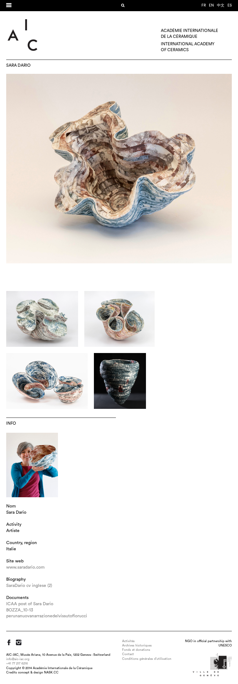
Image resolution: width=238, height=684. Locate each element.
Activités (128, 641)
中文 (220, 5)
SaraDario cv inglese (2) (29, 585)
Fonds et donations (136, 649)
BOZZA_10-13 (19, 610)
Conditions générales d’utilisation (146, 658)
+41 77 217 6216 (17, 663)
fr (203, 5)
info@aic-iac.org (17, 659)
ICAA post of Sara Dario (29, 604)
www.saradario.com (25, 567)
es (229, 5)
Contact (128, 654)
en (211, 5)
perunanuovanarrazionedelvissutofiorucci (46, 616)
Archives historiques (137, 645)
